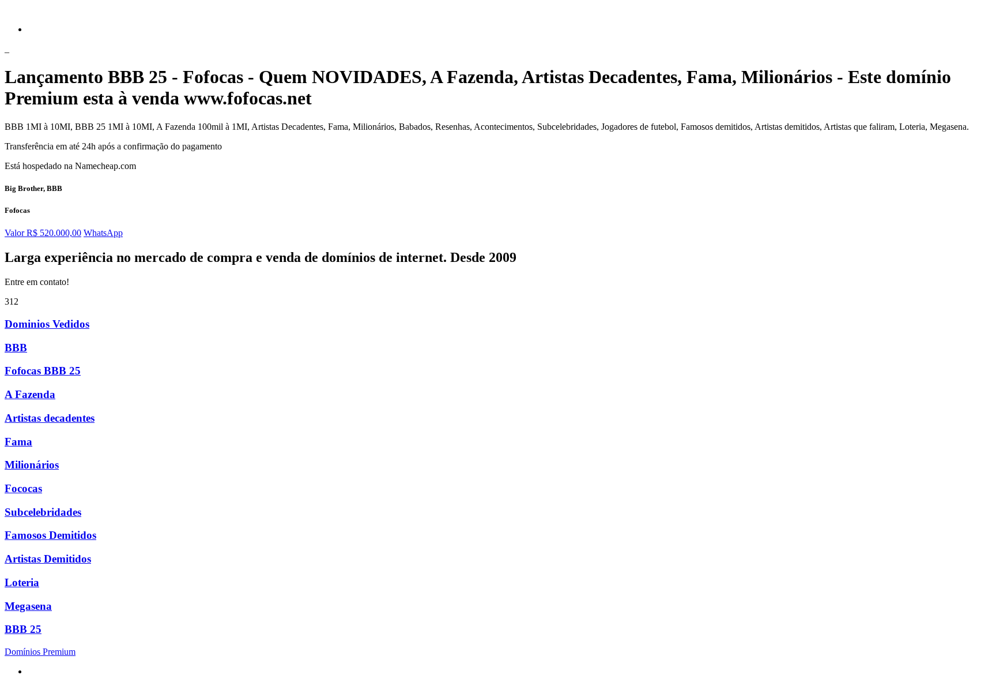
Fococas (23, 488)
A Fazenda (30, 394)
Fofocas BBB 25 (43, 371)
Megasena (28, 606)
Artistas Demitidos (48, 559)
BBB (16, 348)
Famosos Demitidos (50, 535)
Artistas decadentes (50, 418)
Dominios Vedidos (47, 324)
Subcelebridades (43, 512)
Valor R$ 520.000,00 (43, 233)
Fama (18, 442)
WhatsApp (103, 233)
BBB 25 (23, 629)
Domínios (40, 652)
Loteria (22, 582)
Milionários (32, 465)
